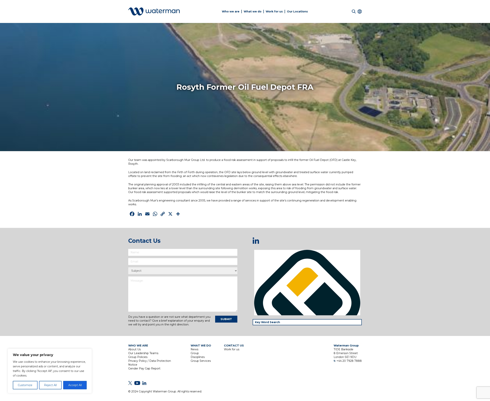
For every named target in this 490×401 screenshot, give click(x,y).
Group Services (201, 361)
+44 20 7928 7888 (349, 361)
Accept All (75, 385)
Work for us (274, 11)
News (194, 349)
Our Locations (297, 11)
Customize (25, 385)
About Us (134, 349)
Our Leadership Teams (143, 353)
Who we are (230, 11)
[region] (50, 371)
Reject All (50, 385)
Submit (226, 319)
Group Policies (137, 357)
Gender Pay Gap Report (144, 368)
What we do (252, 11)
